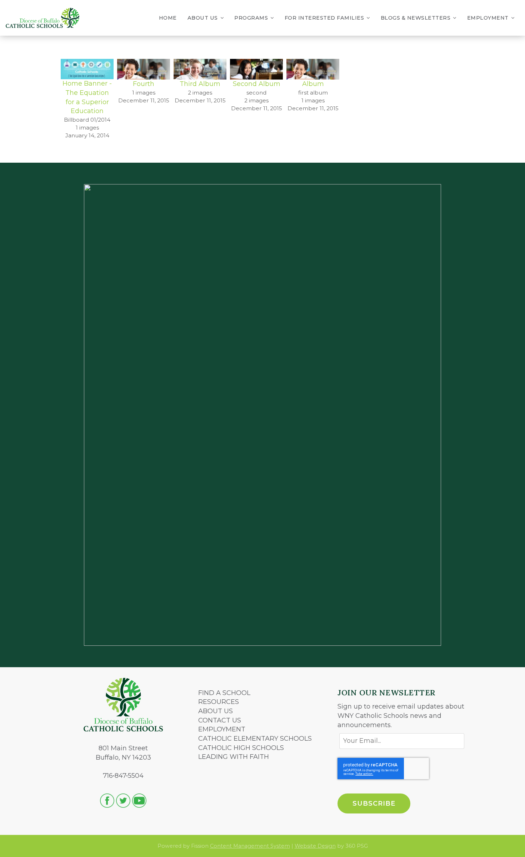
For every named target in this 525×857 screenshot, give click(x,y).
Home (168, 18)
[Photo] (312, 69)
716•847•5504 (123, 776)
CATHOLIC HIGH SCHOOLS (241, 748)
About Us (203, 18)
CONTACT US (219, 720)
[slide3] (143, 69)
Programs (251, 18)
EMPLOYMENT (221, 729)
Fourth (143, 84)
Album (313, 84)
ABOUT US (215, 711)
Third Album (200, 84)
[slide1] (256, 69)
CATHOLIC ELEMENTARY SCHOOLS (255, 738)
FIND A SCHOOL (224, 693)
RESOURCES (218, 702)
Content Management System (250, 846)
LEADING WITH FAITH (233, 757)
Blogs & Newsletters (416, 18)
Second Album (256, 84)
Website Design (315, 846)
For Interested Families (324, 18)
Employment (488, 18)
